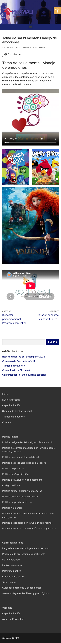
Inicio (5, 394)
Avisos (44, 48)
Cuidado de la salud (13, 576)
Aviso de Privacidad (13, 619)
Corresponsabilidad (12, 542)
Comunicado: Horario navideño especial (24, 374)
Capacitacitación (11, 405)
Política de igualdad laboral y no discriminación (27, 442)
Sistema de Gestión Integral (17, 411)
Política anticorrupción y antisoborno (22, 490)
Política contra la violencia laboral (20, 457)
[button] (57, 10)
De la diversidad (11, 559)
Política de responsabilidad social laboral (24, 462)
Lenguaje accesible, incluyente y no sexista (25, 548)
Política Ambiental (12, 507)
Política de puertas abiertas (17, 502)
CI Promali (9, 48)
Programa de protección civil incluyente (23, 554)
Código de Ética (11, 485)
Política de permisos (13, 468)
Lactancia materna (12, 565)
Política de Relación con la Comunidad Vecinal (27, 522)
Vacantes (7, 607)
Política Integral (10, 436)
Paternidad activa (11, 570)
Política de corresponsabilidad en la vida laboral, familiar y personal (28, 449)
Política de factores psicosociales (20, 496)
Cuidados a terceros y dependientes (21, 587)
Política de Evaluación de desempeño (22, 479)
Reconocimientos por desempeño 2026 (23, 356)
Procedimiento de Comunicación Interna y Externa (29, 528)
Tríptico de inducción (13, 365)
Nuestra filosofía (11, 399)
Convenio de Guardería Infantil (18, 361)
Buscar (52, 342)
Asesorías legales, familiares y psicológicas (25, 593)
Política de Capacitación (15, 474)
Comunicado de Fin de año (16, 370)
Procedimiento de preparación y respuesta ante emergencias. (27, 515)
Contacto (7, 422)
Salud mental (9, 582)
